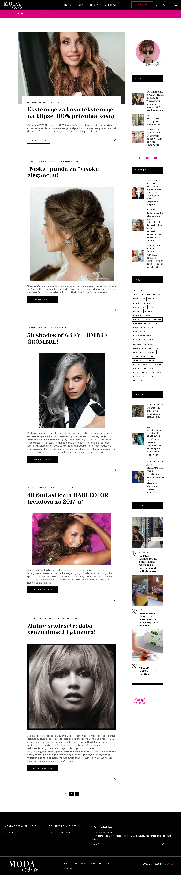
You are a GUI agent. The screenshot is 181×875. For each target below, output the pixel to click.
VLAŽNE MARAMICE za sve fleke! (147, 671)
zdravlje (137, 381)
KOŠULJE (138, 720)
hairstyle (137, 311)
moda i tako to (146, 328)
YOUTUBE (106, 863)
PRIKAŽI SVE (138, 786)
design (151, 299)
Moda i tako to (48, 102)
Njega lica (158, 405)
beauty (156, 295)
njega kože (148, 344)
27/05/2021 (31, 102)
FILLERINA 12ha (139, 307)
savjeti (158, 364)
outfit (151, 356)
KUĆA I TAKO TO (138, 753)
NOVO (137, 712)
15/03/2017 (31, 328)
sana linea (148, 364)
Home (21, 13)
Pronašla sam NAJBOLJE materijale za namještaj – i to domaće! (148, 619)
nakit (150, 340)
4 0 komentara (64, 161)
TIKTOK (69, 868)
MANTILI (138, 740)
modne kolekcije (141, 332)
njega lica (138, 348)
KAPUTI (137, 744)
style (152, 368)
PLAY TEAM (169, 864)
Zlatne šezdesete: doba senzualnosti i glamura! (61, 629)
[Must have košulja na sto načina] (138, 120)
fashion (147, 303)
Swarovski (157, 373)
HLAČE (137, 724)
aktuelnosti (138, 291)
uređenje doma (140, 377)
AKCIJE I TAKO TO (138, 775)
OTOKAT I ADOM (139, 356)
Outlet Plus (138, 360)
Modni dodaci (152, 180)
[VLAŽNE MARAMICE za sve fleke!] (148, 645)
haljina (148, 311)
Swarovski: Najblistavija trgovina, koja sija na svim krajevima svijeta (154, 195)
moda (135, 328)
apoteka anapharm (142, 295)
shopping (137, 368)
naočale (137, 344)
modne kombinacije (142, 336)
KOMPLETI (139, 736)
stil (146, 368)
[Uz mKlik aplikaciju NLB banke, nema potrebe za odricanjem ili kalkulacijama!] (148, 532)
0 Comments (62, 328)
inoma (147, 315)
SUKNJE (138, 732)
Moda (148, 88)
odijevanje (150, 352)
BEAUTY (156, 716)
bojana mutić (139, 299)
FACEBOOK (71, 863)
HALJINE (138, 728)
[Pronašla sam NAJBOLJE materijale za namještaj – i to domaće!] (148, 590)
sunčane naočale (141, 373)
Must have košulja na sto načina (153, 121)
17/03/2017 (31, 161)
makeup (155, 323)
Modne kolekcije (154, 133)
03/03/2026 (143, 552)
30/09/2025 (143, 664)
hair (151, 307)
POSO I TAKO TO (138, 764)
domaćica (137, 303)
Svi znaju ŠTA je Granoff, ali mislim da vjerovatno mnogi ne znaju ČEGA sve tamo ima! (155, 100)
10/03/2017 (31, 488)
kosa (148, 319)
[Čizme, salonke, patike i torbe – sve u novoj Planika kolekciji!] (138, 256)
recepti (136, 364)
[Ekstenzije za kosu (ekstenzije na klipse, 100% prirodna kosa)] (71, 68)
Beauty (149, 405)
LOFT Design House (141, 323)
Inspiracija (151, 130)
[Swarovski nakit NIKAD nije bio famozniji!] (138, 137)
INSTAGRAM (89, 863)
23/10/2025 (143, 610)
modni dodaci (139, 340)
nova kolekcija (152, 348)
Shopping (150, 183)
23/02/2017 (31, 618)
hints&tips (138, 315)
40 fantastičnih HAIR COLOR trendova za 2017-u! (67, 498)
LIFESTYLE (157, 720)
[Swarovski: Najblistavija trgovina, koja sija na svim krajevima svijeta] (138, 193)
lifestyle (157, 319)
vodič (152, 377)
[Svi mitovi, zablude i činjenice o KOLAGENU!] (138, 411)
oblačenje (138, 352)
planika (150, 360)
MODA (155, 712)
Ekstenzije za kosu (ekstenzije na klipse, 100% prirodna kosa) (70, 112)
